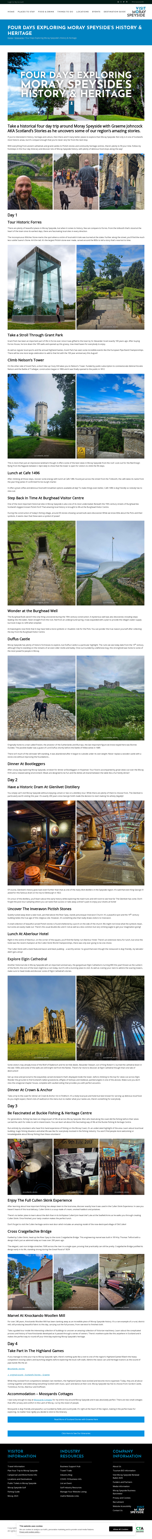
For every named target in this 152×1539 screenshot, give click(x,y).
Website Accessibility (122, 1506)
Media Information (121, 1486)
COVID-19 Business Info (71, 1479)
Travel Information (16, 1466)
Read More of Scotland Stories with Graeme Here (76, 1419)
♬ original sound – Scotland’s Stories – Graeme (29, 1374)
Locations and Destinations (20, 1479)
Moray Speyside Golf (17, 1487)
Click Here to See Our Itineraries (76, 1433)
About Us (117, 1466)
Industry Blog (66, 1475)
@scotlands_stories (16, 1368)
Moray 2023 (13, 1496)
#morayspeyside (138, 2)
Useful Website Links (69, 1496)
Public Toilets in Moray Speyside (22, 1483)
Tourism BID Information (124, 1470)
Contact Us (118, 1510)
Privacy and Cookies (122, 1498)
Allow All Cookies (120, 1529)
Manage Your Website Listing (73, 1491)
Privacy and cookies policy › (29, 1532)
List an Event (66, 1483)
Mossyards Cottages (43, 1399)
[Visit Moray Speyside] (136, 12)
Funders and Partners (122, 1482)
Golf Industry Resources (71, 1487)
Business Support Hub (70, 1466)
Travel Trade (66, 1470)
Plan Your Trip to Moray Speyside (23, 1470)
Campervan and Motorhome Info (22, 1475)
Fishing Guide (14, 1491)
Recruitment (118, 1502)
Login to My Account (16, 2)
